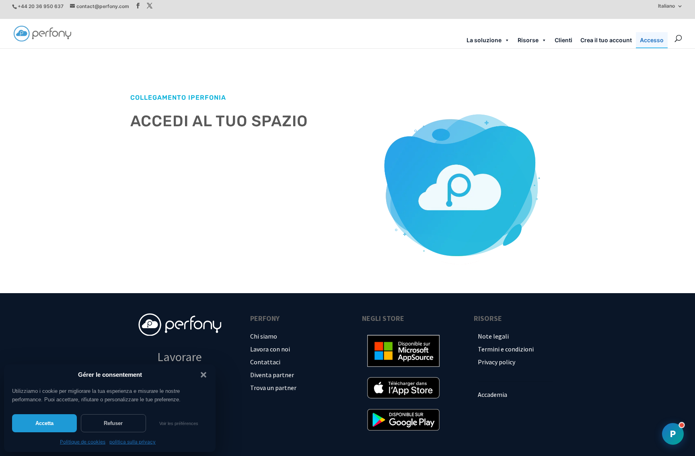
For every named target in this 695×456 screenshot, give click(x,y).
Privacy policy (496, 362)
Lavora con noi (270, 349)
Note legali (493, 336)
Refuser (113, 423)
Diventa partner (272, 375)
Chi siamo (263, 336)
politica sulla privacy (132, 442)
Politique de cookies (82, 442)
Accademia (492, 394)
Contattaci (265, 362)
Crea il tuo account (606, 40)
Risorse (528, 40)
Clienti (563, 40)
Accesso (652, 40)
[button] (203, 375)
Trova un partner (273, 388)
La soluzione (484, 40)
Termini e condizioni (506, 349)
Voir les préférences (178, 423)
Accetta (44, 423)
